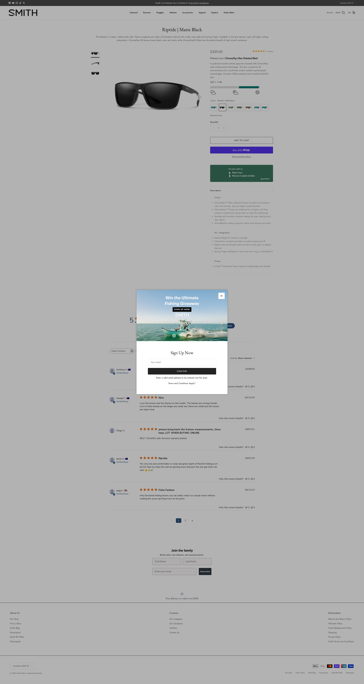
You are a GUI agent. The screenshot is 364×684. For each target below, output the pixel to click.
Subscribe (182, 371)
